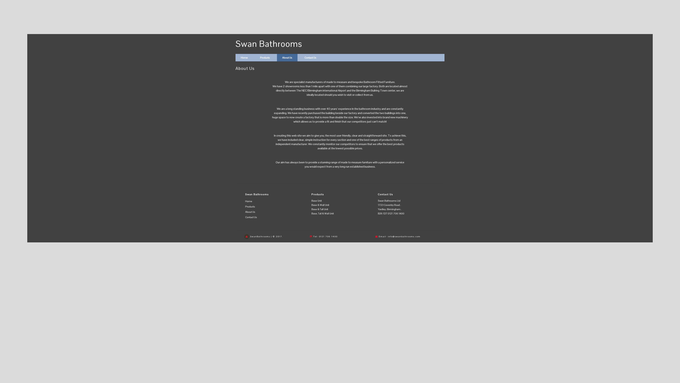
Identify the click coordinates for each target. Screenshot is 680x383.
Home (244, 57)
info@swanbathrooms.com (404, 236)
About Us (287, 57)
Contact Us (310, 57)
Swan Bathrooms (269, 43)
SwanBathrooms (260, 236)
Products (265, 57)
